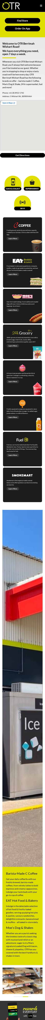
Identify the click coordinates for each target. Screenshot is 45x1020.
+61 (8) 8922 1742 (16, 93)
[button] (5, 981)
